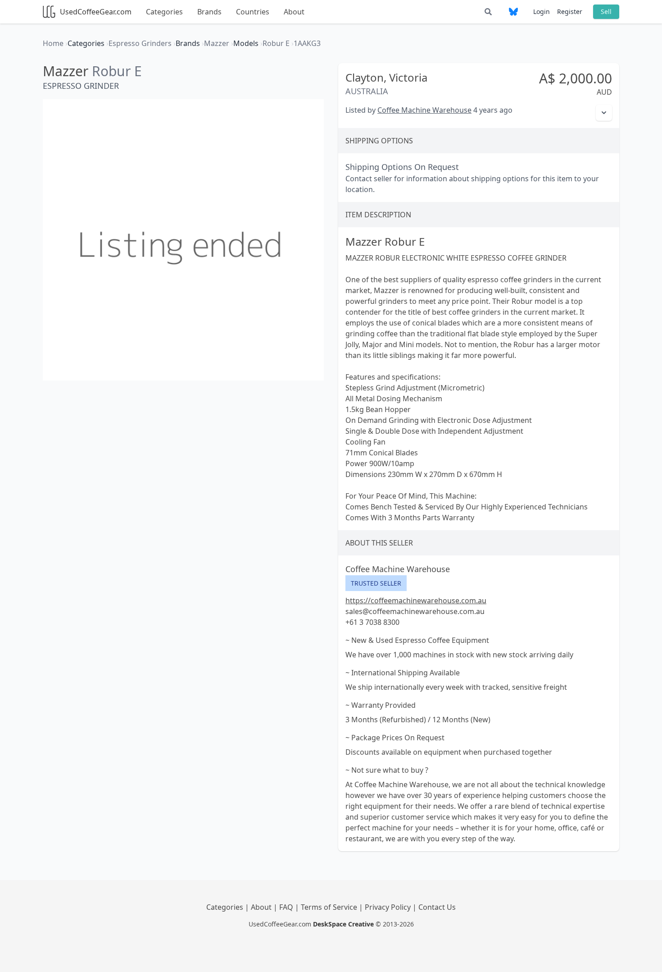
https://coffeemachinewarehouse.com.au (415, 600)
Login (541, 11)
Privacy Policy (389, 907)
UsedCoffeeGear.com (95, 12)
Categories (164, 12)
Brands (209, 12)
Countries (252, 12)
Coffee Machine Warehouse (424, 110)
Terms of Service (330, 907)
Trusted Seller (376, 583)
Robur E (117, 71)
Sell (606, 11)
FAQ (287, 907)
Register (569, 11)
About (294, 12)
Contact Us (437, 907)
